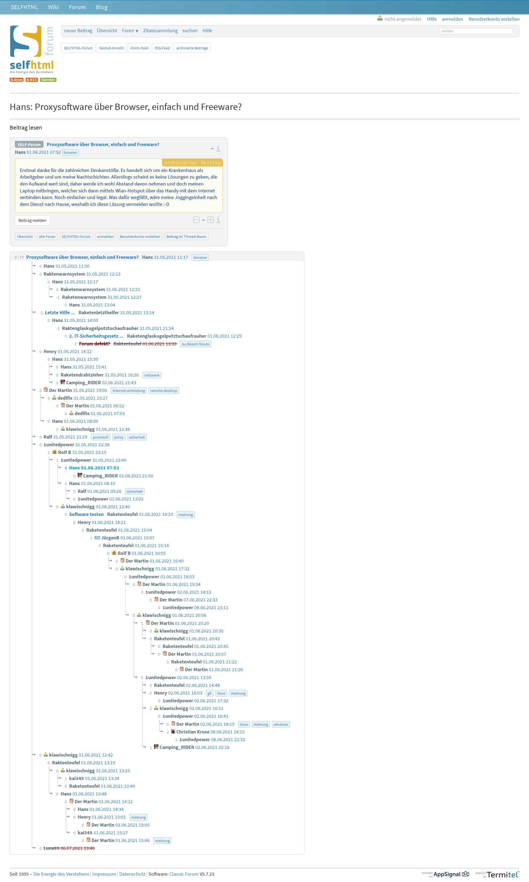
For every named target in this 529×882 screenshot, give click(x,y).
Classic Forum (184, 874)
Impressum (104, 874)
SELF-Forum (29, 144)
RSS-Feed (162, 47)
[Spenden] (48, 80)
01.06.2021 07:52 (44, 152)
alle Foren (47, 236)
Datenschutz (132, 874)
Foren (128, 31)
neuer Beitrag (78, 31)
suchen (190, 31)
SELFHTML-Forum (78, 47)
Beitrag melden (32, 220)
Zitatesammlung (160, 31)
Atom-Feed (139, 47)
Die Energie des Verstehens (61, 874)
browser (70, 152)
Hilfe (207, 31)
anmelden (105, 236)
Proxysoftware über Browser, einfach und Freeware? (103, 144)
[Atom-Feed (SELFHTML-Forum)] (16, 80)
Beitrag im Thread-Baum (186, 236)
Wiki (53, 7)
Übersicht (107, 31)
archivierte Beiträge (192, 47)
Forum (77, 7)
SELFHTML (24, 7)
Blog (101, 7)
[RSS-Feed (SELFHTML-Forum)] (32, 80)
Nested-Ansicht (111, 47)
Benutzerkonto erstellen (140, 236)
